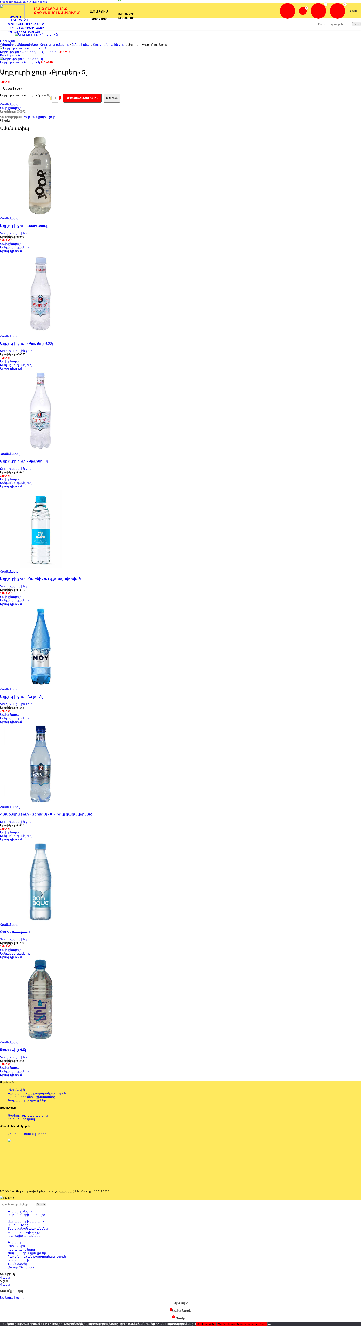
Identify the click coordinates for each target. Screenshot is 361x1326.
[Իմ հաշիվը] (287, 11)
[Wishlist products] (318, 11)
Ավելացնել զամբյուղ (82, 98)
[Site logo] (12, 18)
